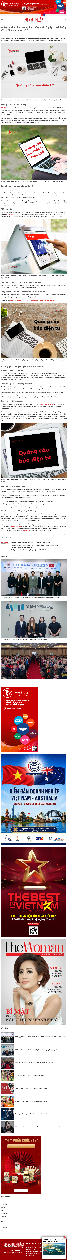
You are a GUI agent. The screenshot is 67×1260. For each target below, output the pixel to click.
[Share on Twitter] (6, 538)
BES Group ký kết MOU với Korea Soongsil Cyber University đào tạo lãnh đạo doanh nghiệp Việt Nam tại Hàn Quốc (31, 597)
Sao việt (3, 1207)
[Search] (65, 19)
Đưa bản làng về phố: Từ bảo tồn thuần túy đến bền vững (29, 1075)
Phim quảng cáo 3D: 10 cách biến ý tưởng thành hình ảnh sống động (32, 1088)
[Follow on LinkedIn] (17, 1250)
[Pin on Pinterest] (8, 538)
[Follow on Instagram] (11, 1250)
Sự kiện (3, 1201)
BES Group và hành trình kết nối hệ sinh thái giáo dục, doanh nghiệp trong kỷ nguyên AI (24, 639)
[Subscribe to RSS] (15, 1250)
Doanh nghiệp (4, 1219)
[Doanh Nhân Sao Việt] (33, 20)
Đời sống (3, 1216)
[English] (44, 15)
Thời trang (4, 1210)
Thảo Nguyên (16, 35)
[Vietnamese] (42, 15)
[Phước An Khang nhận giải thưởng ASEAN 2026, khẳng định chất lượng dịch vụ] (34, 661)
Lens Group (17, 1254)
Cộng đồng (4, 1227)
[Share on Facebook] (4, 538)
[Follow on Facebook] (9, 1250)
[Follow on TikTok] (13, 1250)
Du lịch (3, 1224)
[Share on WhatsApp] (2, 538)
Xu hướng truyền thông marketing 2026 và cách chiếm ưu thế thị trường (33, 1114)
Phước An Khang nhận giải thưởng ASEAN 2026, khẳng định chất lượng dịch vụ (22, 681)
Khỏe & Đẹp (4, 1213)
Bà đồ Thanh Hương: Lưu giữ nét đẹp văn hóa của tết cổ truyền (31, 1101)
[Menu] (2, 20)
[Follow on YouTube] (19, 1250)
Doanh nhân (4, 1204)
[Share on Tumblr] (10, 538)
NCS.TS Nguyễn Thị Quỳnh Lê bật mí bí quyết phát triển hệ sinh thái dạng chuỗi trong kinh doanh (39, 1126)
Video (2, 1230)
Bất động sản (4, 1222)
